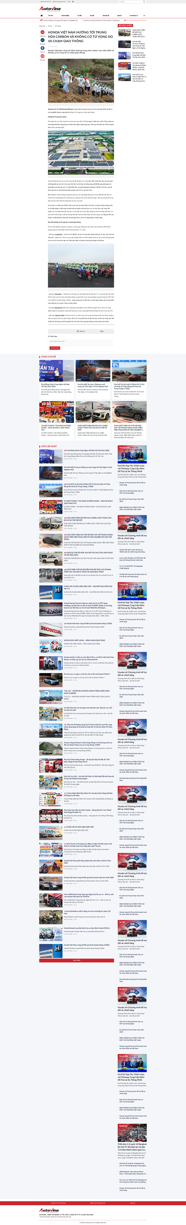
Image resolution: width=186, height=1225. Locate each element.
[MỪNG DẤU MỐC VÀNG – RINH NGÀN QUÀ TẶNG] (50, 646)
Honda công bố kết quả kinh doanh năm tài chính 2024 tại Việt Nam (133, 712)
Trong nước (124, 447)
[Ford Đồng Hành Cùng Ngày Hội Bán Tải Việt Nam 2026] (56, 371)
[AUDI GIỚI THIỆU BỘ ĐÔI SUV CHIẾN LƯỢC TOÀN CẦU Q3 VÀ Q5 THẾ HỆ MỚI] (93, 412)
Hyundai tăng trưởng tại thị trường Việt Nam (133, 779)
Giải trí (122, 721)
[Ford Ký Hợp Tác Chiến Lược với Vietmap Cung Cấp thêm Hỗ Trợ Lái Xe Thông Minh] (132, 454)
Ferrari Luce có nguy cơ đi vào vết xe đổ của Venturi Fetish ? (87, 674)
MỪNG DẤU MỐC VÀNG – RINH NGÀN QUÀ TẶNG (84, 640)
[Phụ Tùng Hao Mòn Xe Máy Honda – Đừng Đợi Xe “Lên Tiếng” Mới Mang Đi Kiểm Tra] (50, 816)
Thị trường (124, 654)
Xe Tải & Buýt (125, 788)
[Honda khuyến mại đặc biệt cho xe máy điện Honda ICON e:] (50, 934)
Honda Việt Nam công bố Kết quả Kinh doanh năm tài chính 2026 (89, 878)
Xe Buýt (123, 989)
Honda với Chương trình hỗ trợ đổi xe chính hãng (132, 484)
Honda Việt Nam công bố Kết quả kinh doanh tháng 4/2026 (86, 945)
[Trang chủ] (41, 15)
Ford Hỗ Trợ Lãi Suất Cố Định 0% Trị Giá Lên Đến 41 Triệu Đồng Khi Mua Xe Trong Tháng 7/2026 (49, 20)
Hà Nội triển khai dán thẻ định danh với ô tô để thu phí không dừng (132, 575)
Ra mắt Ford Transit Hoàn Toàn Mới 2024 (131, 500)
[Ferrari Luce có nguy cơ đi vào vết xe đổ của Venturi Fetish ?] (50, 680)
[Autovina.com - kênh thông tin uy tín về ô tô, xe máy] (50, 8)
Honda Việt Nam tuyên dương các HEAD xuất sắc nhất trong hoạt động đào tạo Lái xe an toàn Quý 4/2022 (132, 551)
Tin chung (123, 855)
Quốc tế (123, 1126)
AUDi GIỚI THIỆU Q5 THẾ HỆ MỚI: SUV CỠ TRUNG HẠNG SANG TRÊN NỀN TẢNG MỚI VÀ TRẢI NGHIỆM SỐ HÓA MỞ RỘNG (129, 428)
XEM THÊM (76, 960)
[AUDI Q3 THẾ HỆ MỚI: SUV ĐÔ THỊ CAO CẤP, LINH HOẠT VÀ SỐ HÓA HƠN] (50, 559)
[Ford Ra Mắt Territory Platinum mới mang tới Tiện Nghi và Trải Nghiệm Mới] (93, 371)
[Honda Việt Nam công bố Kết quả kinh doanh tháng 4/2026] (50, 951)
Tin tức (42, 379)
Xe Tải (122, 922)
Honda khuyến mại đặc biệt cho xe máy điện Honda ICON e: (87, 928)
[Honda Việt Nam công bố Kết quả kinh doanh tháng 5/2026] (50, 629)
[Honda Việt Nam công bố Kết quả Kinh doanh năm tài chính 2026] (50, 884)
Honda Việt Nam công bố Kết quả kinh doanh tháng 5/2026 (89, 623)
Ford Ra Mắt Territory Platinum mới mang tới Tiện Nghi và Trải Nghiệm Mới (93, 385)
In (103, 331)
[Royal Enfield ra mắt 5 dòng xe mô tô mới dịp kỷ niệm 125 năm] (50, 917)
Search (144, 1)
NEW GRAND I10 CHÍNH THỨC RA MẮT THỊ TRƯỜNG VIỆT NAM (131, 508)
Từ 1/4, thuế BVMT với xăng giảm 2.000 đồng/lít (131, 567)
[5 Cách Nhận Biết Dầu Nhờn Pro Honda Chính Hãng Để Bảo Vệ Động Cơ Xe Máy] (50, 799)
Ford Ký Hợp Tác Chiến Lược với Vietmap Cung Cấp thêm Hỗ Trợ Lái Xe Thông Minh (131, 468)
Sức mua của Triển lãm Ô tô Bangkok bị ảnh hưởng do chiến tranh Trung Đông (133, 1181)
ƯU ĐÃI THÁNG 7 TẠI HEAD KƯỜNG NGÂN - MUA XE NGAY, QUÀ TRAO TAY (105, 20)
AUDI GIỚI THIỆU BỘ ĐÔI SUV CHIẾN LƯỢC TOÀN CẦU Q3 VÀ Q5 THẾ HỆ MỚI (93, 428)
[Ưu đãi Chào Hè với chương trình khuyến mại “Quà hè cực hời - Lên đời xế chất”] (50, 714)
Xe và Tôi (123, 1056)
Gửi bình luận (55, 348)
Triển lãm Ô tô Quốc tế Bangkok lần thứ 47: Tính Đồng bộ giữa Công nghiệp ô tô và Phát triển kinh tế (132, 1165)
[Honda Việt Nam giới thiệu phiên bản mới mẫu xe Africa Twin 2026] (50, 867)
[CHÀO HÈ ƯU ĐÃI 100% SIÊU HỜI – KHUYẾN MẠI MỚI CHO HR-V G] (50, 592)
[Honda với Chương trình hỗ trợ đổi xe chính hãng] (132, 524)
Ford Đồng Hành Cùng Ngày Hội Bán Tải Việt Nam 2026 (55, 385)
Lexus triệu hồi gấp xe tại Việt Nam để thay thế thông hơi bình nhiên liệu (132, 559)
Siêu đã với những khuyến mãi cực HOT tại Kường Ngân (131, 492)
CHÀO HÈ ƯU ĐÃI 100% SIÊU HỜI (80, 827)
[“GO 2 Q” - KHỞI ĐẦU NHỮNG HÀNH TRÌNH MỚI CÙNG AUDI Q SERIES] (50, 697)
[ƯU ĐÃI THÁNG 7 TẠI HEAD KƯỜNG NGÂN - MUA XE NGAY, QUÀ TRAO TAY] (56, 412)
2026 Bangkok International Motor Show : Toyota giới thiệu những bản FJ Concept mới (132, 1173)
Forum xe (123, 584)
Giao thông (124, 517)
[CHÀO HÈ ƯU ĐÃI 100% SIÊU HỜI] (50, 833)
